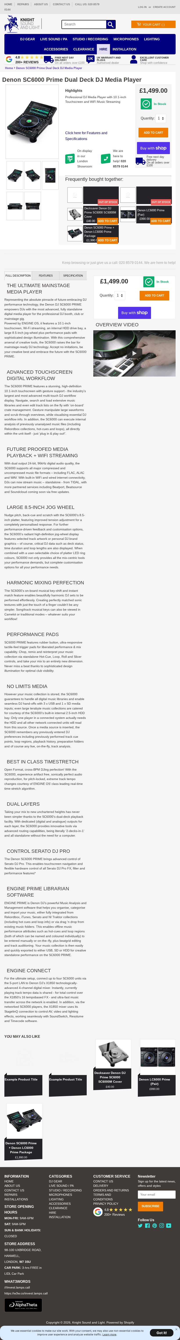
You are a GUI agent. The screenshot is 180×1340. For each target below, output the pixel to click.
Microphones (126, 39)
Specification (73, 275)
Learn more (109, 1334)
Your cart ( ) (154, 24)
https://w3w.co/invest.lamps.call (26, 1293)
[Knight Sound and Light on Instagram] (161, 1226)
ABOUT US (41, 4)
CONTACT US (61, 4)
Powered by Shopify (120, 1322)
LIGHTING (56, 1199)
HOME (8, 4)
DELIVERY (100, 1185)
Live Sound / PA (53, 39)
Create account (164, 7)
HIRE (52, 1212)
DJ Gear (27, 39)
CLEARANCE (58, 1208)
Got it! (162, 1333)
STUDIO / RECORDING (65, 1190)
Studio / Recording (90, 39)
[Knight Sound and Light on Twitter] (140, 1226)
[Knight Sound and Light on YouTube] (168, 1226)
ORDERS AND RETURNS (111, 1190)
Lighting (152, 39)
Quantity (147, 118)
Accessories (56, 49)
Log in (142, 7)
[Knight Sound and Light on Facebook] (147, 1226)
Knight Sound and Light (88, 1322)
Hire (103, 49)
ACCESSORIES (60, 1203)
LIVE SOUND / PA (61, 1185)
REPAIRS (23, 4)
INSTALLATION (124, 49)
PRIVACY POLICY (105, 1203)
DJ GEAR (55, 1181)
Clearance (83, 49)
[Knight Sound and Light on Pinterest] (154, 1226)
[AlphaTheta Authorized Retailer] (23, 1311)
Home (9, 68)
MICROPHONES (60, 1194)
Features (46, 275)
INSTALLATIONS (16, 1199)
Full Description (18, 275)
